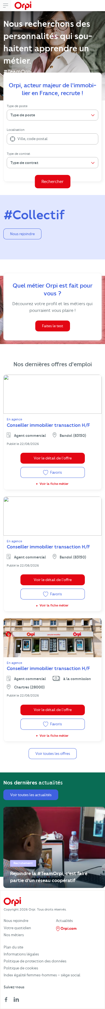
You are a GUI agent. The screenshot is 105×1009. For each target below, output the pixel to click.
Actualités (64, 920)
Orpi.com (68, 928)
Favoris (55, 472)
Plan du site (13, 947)
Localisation (16, 130)
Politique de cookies (21, 968)
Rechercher (52, 181)
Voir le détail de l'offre (53, 458)
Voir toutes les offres (52, 753)
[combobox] (17, 138)
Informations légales (21, 954)
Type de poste (17, 106)
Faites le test (52, 326)
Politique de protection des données (35, 961)
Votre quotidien (17, 928)
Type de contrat (18, 154)
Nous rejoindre (22, 234)
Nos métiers (14, 935)
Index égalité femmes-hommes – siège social (42, 975)
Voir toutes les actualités (31, 795)
